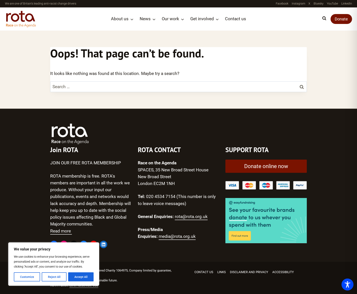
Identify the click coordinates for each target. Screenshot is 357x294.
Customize (27, 277)
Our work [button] (170, 18)
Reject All (54, 277)
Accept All (81, 277)
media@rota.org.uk (177, 236)
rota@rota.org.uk (191, 216)
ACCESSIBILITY (283, 272)
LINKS (221, 272)
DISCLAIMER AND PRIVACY (249, 272)
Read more (61, 231)
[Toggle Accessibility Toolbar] (347, 284)
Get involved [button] (202, 18)
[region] (53, 264)
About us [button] (120, 18)
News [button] (145, 18)
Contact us (235, 18)
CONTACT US (203, 272)
